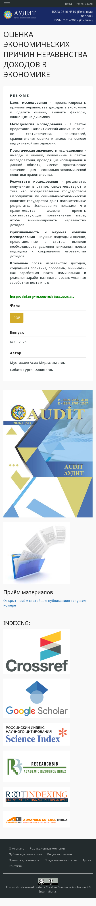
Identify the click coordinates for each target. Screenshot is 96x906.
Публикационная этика (25, 854)
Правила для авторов (24, 860)
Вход (68, 4)
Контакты (15, 866)
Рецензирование (59, 854)
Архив (87, 860)
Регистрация (85, 4)
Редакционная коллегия (47, 848)
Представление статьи (61, 860)
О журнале (16, 848)
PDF (17, 317)
